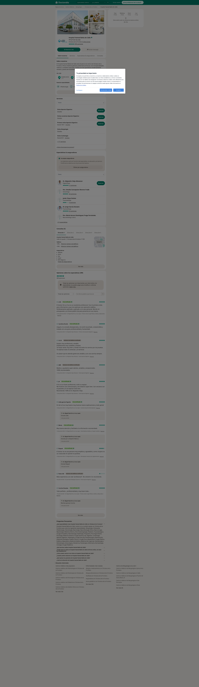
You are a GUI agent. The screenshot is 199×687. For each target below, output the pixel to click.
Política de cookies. (81, 85)
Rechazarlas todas (106, 90)
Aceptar (118, 90)
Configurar (79, 90)
